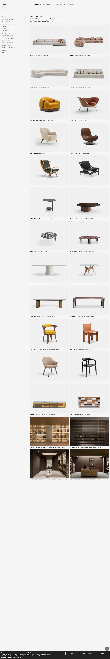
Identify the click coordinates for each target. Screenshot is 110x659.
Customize (102, 653)
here (34, 656)
